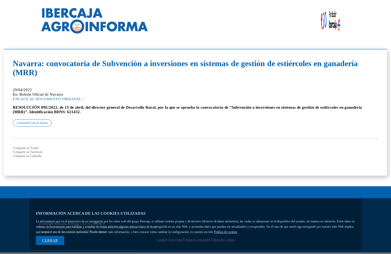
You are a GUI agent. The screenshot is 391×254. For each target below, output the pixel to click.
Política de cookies (225, 232)
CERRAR (50, 240)
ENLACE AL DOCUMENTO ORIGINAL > (49, 99)
